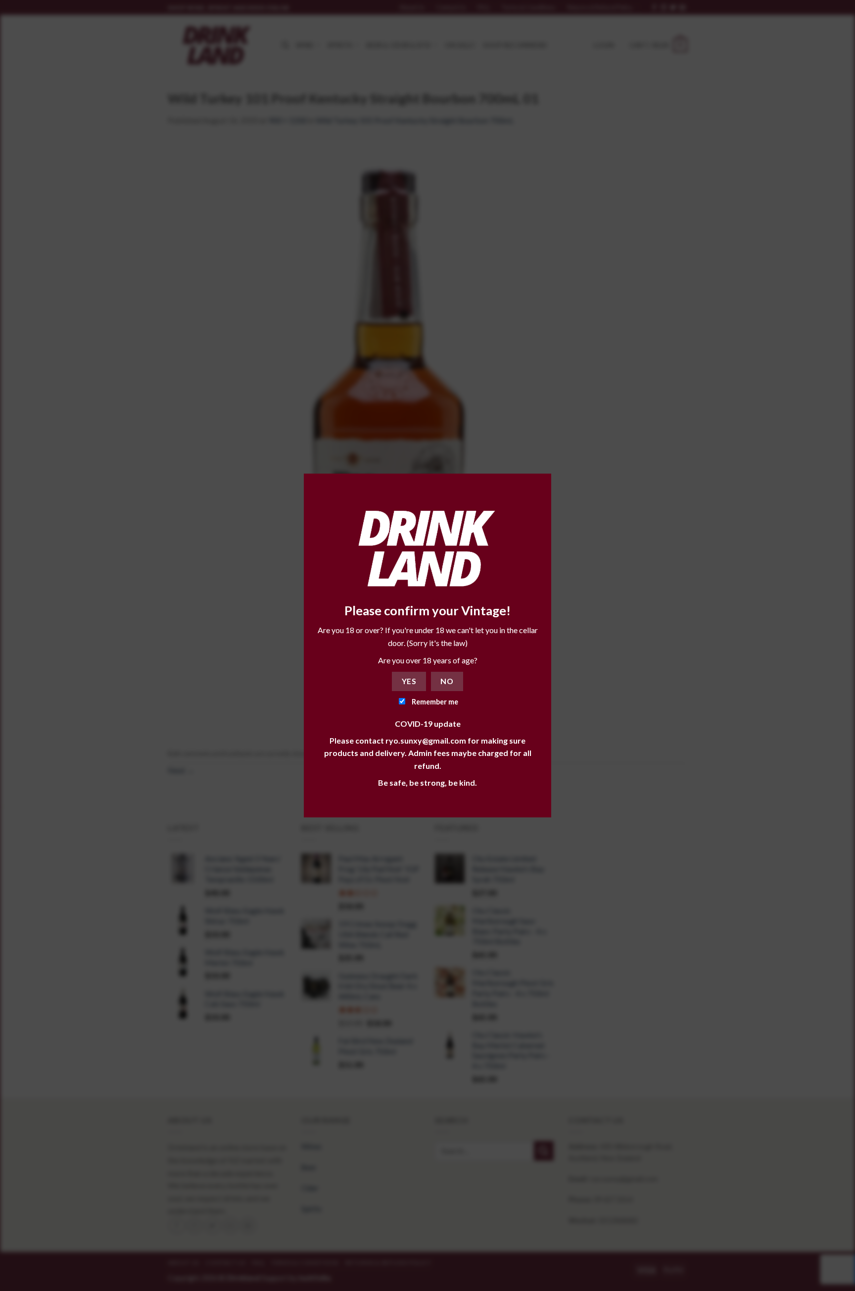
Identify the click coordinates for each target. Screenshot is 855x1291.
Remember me (434, 702)
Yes (409, 681)
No (446, 681)
